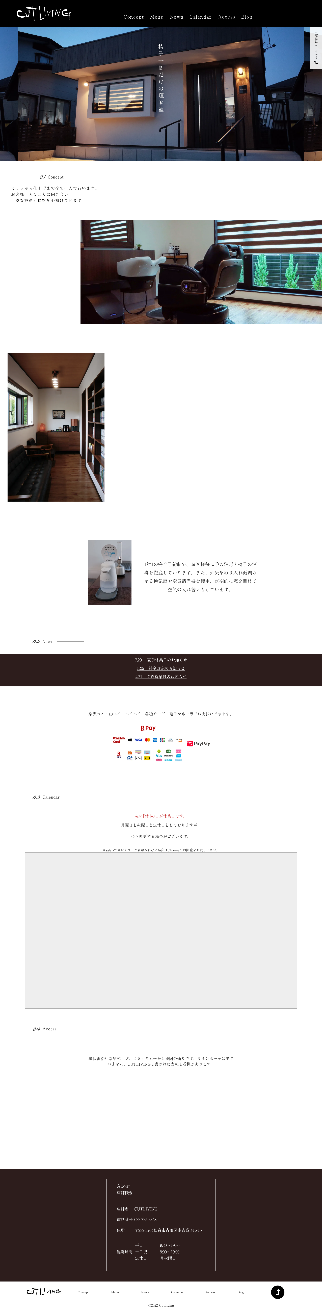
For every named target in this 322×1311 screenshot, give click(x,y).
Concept (134, 17)
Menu (157, 17)
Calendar (201, 17)
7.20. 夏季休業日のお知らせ (161, 660)
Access (226, 16)
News (176, 17)
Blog (246, 17)
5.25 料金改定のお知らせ (161, 668)
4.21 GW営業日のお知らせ (161, 677)
